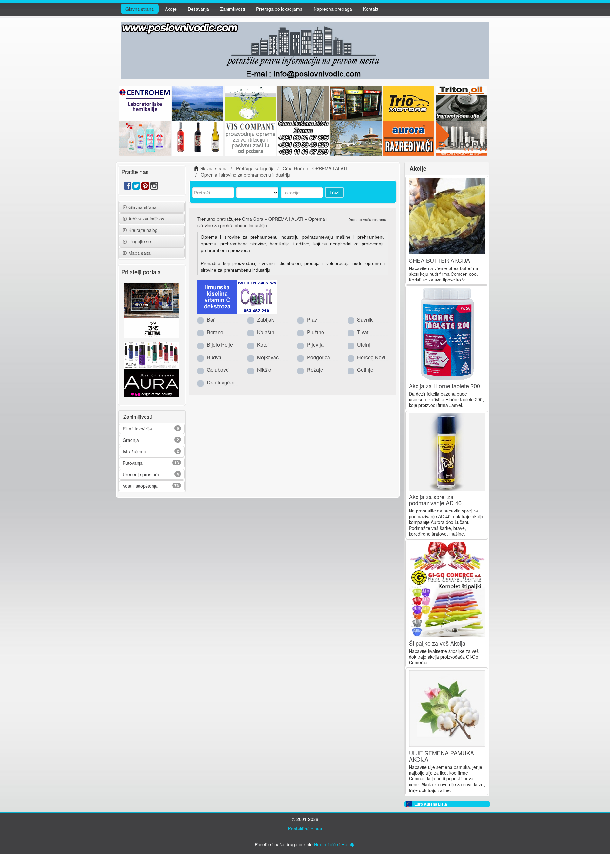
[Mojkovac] (250, 358)
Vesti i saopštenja (140, 486)
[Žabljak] (250, 320)
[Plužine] (300, 332)
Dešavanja (198, 9)
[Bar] (200, 320)
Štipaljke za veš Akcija (437, 643)
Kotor (263, 344)
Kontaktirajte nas (305, 828)
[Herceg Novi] (351, 358)
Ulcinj (363, 344)
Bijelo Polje (220, 344)
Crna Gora (252, 219)
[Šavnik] (351, 320)
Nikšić (264, 369)
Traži (334, 192)
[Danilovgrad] (200, 383)
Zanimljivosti (232, 9)
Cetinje (365, 369)
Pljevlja (315, 344)
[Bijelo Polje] (200, 345)
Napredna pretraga (333, 9)
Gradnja (131, 440)
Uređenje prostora (141, 474)
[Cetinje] (351, 370)
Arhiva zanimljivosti (147, 218)
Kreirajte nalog (143, 230)
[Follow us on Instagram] (154, 187)
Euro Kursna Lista (430, 804)
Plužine (315, 332)
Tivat (362, 332)
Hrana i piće (326, 844)
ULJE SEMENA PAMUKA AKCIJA (441, 756)
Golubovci (218, 369)
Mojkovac (268, 357)
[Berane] (200, 332)
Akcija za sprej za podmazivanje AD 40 (435, 499)
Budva (214, 357)
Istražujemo (134, 451)
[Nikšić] (250, 370)
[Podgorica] (300, 358)
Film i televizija (137, 428)
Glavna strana (139, 9)
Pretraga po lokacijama (279, 9)
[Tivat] (351, 332)
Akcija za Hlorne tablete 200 (444, 386)
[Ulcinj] (351, 345)
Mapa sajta (139, 253)
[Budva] (200, 358)
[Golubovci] (200, 370)
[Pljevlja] (300, 345)
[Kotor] (250, 345)
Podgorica (318, 357)
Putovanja (133, 463)
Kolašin (265, 332)
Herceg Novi (371, 357)
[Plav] (300, 320)
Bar (211, 319)
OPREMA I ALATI (285, 219)
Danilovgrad (220, 382)
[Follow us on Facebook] (127, 187)
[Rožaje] (300, 370)
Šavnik (365, 319)
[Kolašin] (250, 332)
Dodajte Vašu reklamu (367, 219)
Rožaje (315, 369)
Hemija (349, 844)
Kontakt (370, 9)
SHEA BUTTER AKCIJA (439, 260)
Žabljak (265, 319)
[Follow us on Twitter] (136, 187)
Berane (215, 332)
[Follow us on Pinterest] (145, 187)
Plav (312, 319)
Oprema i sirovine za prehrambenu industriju (262, 222)
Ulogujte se (139, 241)
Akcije (171, 9)
